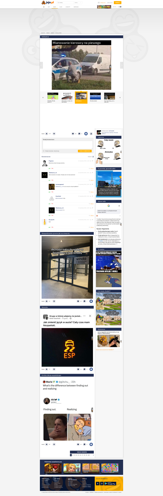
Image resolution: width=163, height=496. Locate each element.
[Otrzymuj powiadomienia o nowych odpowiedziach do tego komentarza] (93, 160)
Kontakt (83, 480)
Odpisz (92, 168)
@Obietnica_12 (59, 186)
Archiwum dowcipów (46, 484)
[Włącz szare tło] (119, 6)
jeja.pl (43, 33)
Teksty (43, 481)
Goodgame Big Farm (58, 487)
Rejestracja (70, 481)
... (91, 455)
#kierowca (106, 132)
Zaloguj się (102, 2)
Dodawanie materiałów (72, 484)
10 (88, 455)
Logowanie (70, 482)
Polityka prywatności (86, 484)
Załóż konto (110, 2)
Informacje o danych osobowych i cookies (86, 486)
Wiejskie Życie (57, 483)
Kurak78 (51, 220)
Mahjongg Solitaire (45, 487)
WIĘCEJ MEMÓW (82, 452)
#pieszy (103, 133)
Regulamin (84, 483)
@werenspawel (59, 198)
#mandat (116, 132)
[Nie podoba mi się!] (56, 133)
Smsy (43, 483)
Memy (54, 6)
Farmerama (56, 480)
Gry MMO (57, 478)
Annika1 (58, 196)
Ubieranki (76, 6)
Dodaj (118, 2)
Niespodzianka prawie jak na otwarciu (56, 233)
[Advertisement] (81, 116)
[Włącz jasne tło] (118, 6)
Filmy (61, 6)
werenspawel (60, 184)
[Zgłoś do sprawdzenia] (91, 133)
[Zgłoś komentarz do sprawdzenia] (91, 160)
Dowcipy (68, 6)
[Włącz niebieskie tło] (120, 6)
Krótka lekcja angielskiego (51, 375)
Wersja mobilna (45, 480)
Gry (49, 6)
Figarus (51, 161)
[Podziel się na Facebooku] (86, 133)
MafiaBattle (56, 481)
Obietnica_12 (53, 172)
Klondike (56, 484)
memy (48, 33)
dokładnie (58, 33)
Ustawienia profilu (71, 485)
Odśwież (90, 156)
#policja (111, 132)
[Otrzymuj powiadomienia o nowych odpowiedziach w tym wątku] (93, 172)
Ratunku (45, 307)
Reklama (84, 481)
